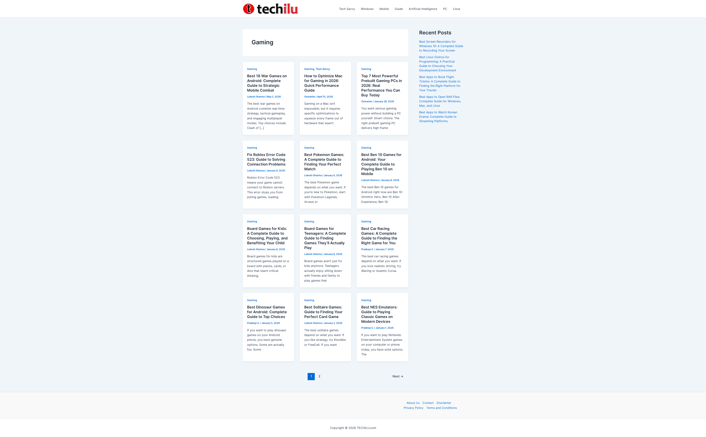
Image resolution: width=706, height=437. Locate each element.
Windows (367, 9)
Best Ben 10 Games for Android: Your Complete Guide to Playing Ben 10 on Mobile (381, 164)
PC (445, 9)
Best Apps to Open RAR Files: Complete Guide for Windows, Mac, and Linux (440, 101)
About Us (413, 403)
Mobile (384, 9)
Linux (456, 9)
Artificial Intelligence (423, 9)
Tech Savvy (347, 9)
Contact (428, 403)
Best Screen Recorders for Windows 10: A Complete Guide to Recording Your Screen (441, 46)
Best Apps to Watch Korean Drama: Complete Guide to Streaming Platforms (438, 116)
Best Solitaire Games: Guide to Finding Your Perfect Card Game (323, 312)
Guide (399, 9)
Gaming (252, 68)
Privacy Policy (413, 408)
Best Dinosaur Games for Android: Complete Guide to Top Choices (267, 312)
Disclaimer (444, 403)
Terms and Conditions (441, 408)
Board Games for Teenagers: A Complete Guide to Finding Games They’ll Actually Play (325, 238)
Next (398, 376)
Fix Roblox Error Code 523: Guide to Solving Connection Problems (266, 159)
